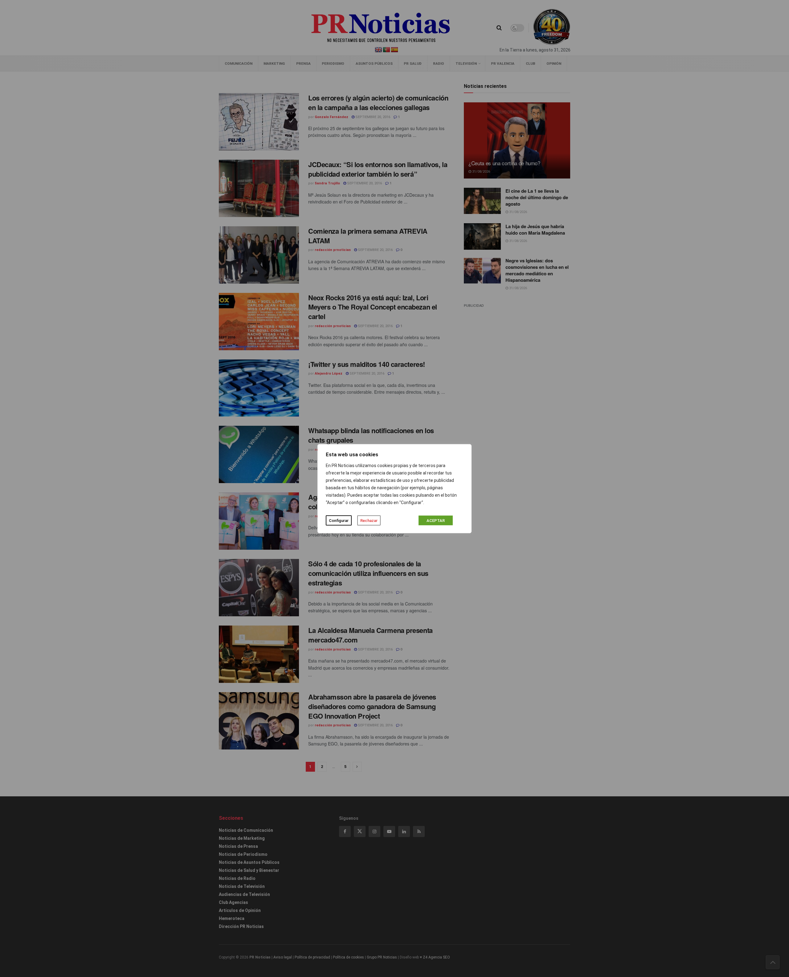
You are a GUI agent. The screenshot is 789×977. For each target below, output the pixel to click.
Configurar (339, 520)
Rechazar (369, 520)
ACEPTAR (436, 520)
